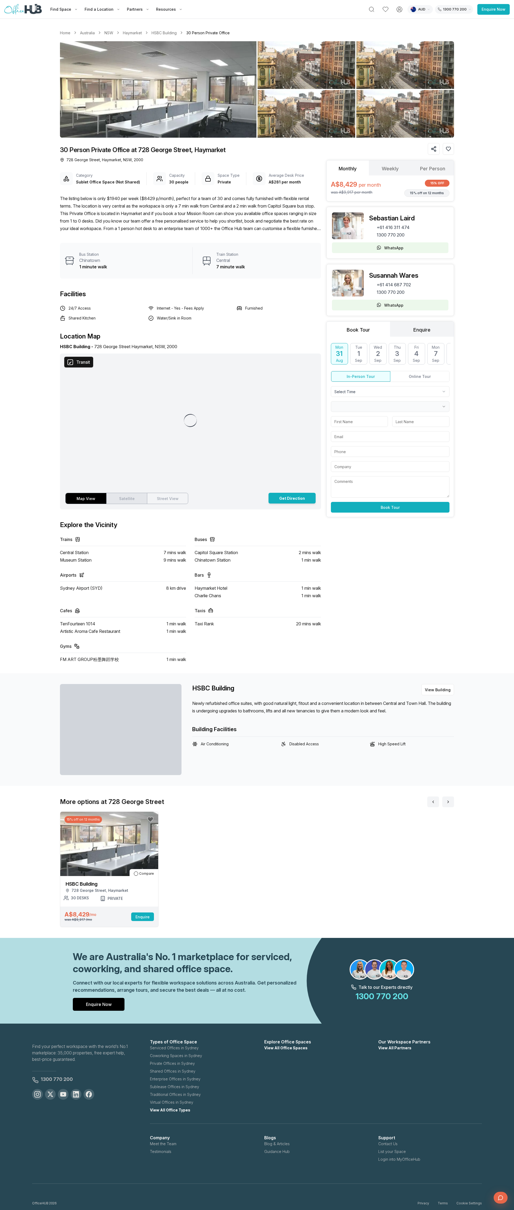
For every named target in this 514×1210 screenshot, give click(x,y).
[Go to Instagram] (37, 1094)
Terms (443, 1203)
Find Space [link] (60, 9)
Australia (87, 33)
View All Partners (394, 1048)
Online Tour (420, 376)
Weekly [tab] (390, 168)
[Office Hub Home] (23, 9)
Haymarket (132, 33)
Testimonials (160, 1151)
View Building (438, 689)
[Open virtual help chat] (501, 1198)
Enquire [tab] (421, 330)
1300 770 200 (391, 235)
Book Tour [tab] (358, 330)
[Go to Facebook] (89, 1094)
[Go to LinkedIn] (76, 1094)
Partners (135, 9)
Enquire (142, 917)
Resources (166, 9)
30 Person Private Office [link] (208, 33)
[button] (257, 89)
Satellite (127, 498)
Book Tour (390, 507)
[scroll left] (433, 801)
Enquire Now (493, 9)
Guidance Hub (277, 1151)
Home (65, 33)
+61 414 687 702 (394, 284)
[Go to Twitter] (50, 1094)
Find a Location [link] (99, 9)
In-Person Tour (361, 376)
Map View (86, 498)
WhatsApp (393, 248)
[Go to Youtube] (63, 1094)
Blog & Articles (277, 1143)
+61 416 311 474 (393, 227)
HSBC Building (164, 33)
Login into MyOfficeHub (399, 1159)
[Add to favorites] (448, 149)
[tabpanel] (390, 188)
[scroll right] (448, 801)
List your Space (392, 1151)
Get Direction (292, 498)
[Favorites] (385, 9)
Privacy (423, 1203)
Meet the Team (163, 1143)
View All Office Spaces (286, 1048)
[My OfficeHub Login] (399, 9)
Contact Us (388, 1143)
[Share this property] (434, 149)
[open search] (371, 9)
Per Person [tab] (432, 168)
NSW (108, 33)
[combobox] (390, 391)
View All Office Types (170, 1110)
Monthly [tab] (348, 168)
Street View (168, 498)
